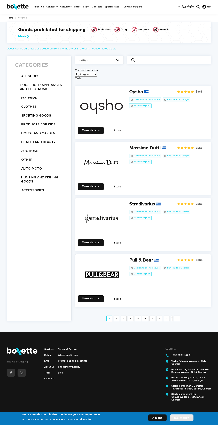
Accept (157, 417)
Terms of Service (67, 349)
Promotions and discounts (72, 360)
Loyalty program (133, 6)
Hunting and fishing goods (39, 179)
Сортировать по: (86, 70)
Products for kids (38, 124)
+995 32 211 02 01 (181, 355)
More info (85, 419)
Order (79, 78)
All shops (30, 76)
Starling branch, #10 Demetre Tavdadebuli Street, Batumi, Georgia (191, 387)
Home (10, 17)
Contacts (97, 6)
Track (47, 372)
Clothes (28, 107)
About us (39, 6)
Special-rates (112, 6)
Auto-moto (31, 169)
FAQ (46, 360)
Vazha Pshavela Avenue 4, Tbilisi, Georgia (189, 362)
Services (51, 6)
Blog (60, 372)
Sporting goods (36, 116)
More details (91, 130)
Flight (86, 6)
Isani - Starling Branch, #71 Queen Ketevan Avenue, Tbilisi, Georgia (190, 371)
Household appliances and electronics (41, 87)
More (22, 36)
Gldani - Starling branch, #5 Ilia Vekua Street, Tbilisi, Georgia (188, 379)
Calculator (66, 6)
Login (208, 6)
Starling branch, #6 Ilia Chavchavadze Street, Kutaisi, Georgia (187, 397)
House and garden (38, 133)
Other (27, 160)
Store (117, 130)
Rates (77, 6)
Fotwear (29, 98)
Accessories (32, 190)
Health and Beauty (38, 142)
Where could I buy (68, 355)
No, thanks (181, 417)
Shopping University (69, 366)
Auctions (29, 151)
